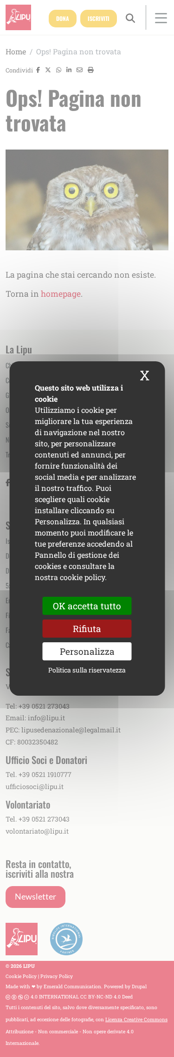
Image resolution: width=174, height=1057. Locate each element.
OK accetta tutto (87, 606)
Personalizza (87, 651)
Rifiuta (87, 628)
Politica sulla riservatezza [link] (87, 670)
